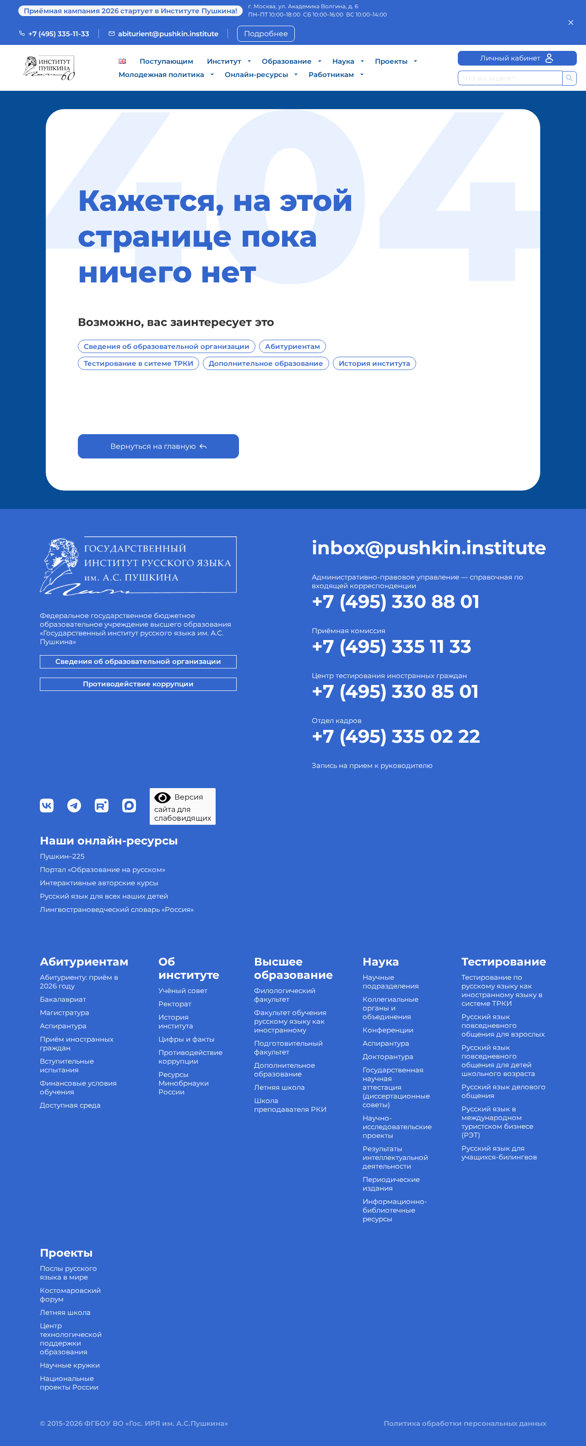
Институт (224, 61)
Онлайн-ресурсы (256, 74)
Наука (343, 61)
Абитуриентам (292, 346)
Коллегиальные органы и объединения (390, 1008)
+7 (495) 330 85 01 (395, 691)
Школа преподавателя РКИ (290, 1105)
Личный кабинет (510, 58)
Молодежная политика (161, 74)
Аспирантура (63, 1025)
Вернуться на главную (153, 446)
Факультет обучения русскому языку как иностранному (290, 1021)
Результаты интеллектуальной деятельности (395, 1157)
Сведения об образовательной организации (167, 346)
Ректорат (174, 1003)
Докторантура (388, 1056)
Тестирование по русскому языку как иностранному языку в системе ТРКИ (502, 990)
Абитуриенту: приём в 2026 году (79, 981)
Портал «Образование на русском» (102, 869)
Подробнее (266, 33)
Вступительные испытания (67, 1065)
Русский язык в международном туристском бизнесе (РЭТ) (497, 1121)
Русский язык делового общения (503, 1091)
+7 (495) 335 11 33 (392, 646)
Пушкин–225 (62, 856)
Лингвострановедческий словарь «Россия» (117, 909)
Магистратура (64, 1012)
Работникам (331, 74)
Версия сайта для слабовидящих (182, 807)
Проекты (391, 61)
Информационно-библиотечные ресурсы (395, 1210)
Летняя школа (279, 1087)
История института (374, 363)
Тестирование (503, 961)
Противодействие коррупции (138, 683)
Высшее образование (293, 968)
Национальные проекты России (69, 1382)
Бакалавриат (63, 999)
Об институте (188, 968)
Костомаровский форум (70, 1294)
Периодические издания (391, 1183)
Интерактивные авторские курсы (99, 882)
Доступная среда (70, 1105)
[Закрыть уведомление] (571, 22)
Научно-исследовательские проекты (397, 1127)
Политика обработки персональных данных (465, 1423)
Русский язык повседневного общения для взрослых (503, 1025)
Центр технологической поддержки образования (71, 1338)
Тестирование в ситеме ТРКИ (138, 363)
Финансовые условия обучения (78, 1087)
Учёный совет (182, 990)
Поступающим (166, 61)
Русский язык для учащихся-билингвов (499, 1152)
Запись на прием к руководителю (372, 765)
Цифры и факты (186, 1039)
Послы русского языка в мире (68, 1272)
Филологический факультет (284, 995)
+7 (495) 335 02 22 (396, 736)
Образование (287, 61)
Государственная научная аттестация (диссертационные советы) (396, 1087)
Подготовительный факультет (288, 1047)
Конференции (388, 1030)
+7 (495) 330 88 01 (396, 601)
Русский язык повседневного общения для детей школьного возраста (498, 1060)
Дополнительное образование (266, 363)
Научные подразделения (391, 981)
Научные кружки (70, 1365)
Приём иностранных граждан (77, 1043)
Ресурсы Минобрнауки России (183, 1083)
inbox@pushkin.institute (429, 547)
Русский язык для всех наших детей (104, 896)
